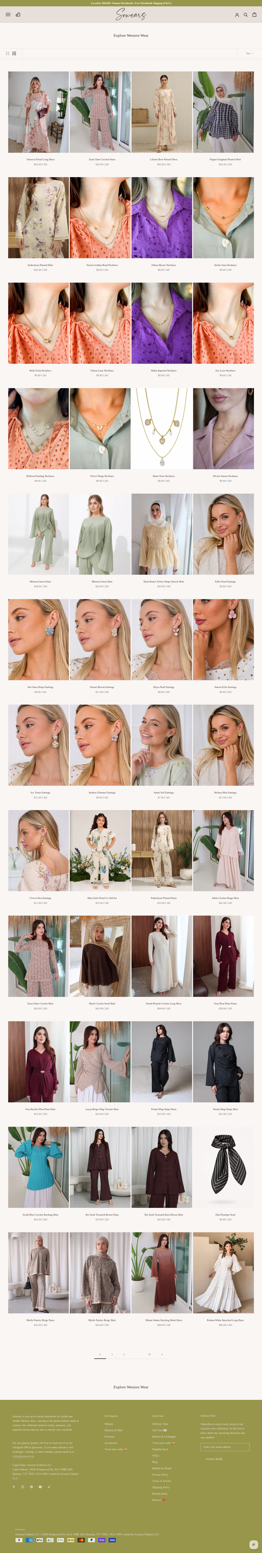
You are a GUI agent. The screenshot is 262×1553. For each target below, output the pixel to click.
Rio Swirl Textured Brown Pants (102, 1214)
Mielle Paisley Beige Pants (40, 1320)
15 (149, 1354)
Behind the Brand (161, 1468)
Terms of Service (161, 1481)
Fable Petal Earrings (225, 581)
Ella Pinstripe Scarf (225, 1214)
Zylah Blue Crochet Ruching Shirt (40, 1214)
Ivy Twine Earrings (40, 792)
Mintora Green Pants (40, 581)
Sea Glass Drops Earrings (40, 687)
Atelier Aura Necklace (225, 265)
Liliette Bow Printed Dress (163, 159)
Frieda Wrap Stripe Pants (163, 1109)
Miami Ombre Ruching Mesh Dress (164, 1320)
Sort (248, 53)
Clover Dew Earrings (40, 898)
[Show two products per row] (7, 53)
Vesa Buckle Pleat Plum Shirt (40, 1109)
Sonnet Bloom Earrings (102, 687)
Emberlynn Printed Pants (164, 898)
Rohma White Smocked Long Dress (225, 1320)
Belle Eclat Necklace (40, 370)
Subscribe (214, 1459)
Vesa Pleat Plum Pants (225, 1003)
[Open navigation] (8, 14)
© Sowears (20, 1529)
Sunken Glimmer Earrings (102, 792)
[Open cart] (254, 14)
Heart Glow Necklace (164, 476)
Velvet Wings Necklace (102, 476)
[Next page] (162, 1354)
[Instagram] (22, 1486)
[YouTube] (40, 1486)
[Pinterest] (31, 1486)
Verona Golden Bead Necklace (102, 265)
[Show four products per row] (14, 53)
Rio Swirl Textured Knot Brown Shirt (164, 1214)
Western (109, 1424)
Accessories (111, 1443)
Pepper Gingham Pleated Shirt (225, 159)
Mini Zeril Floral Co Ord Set (102, 898)
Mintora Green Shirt (102, 581)
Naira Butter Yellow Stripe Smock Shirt (163, 581)
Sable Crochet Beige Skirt (225, 898)
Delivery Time (160, 1424)
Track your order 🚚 (116, 1449)
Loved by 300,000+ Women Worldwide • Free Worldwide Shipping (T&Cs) (131, 3)
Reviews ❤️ (158, 1500)
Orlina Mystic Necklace (164, 265)
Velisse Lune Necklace (102, 370)
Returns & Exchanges (164, 1436)
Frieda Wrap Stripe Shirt (225, 1109)
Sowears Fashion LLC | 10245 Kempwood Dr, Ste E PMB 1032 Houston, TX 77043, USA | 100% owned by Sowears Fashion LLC (87, 1534)
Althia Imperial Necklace (164, 370)
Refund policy (160, 1493)
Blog (154, 1462)
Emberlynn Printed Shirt (40, 265)
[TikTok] (49, 1486)
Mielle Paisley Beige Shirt (102, 1320)
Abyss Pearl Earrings (163, 687)
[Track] (18, 14)
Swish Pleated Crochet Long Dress (163, 1003)
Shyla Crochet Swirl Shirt (102, 1003)
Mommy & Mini (114, 1430)
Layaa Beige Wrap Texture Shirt (102, 1109)
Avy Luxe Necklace (225, 370)
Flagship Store (160, 1449)
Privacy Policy (160, 1474)
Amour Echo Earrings (225, 687)
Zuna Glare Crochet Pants (102, 159)
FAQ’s (155, 1455)
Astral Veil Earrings (164, 792)
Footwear (110, 1436)
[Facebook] (13, 1486)
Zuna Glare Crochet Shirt (40, 1003)
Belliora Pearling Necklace (40, 476)
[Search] (246, 14)
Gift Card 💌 (159, 1430)
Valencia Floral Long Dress (40, 159)
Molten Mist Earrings (225, 792)
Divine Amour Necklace (225, 476)
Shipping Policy (161, 1487)
